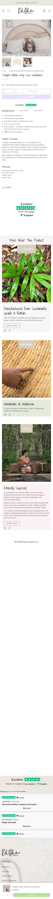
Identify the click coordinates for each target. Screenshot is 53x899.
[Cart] (49, 11)
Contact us (6, 867)
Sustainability (7, 876)
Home (4, 71)
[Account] (44, 11)
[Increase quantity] (11, 895)
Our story (5, 871)
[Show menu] (3, 11)
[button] (8, 11)
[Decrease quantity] (4, 895)
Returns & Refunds (9, 880)
